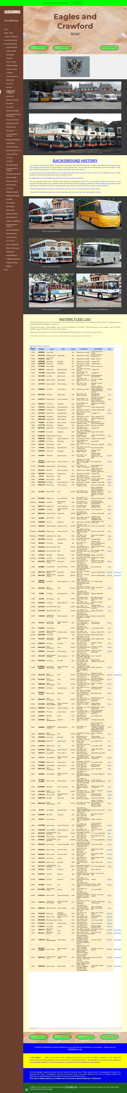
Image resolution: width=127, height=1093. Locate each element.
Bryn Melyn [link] (10, 55)
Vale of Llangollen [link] (12, 244)
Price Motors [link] (10, 203)
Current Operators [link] (10, 40)
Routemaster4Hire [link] (12, 230)
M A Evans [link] (9, 103)
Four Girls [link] (9, 107)
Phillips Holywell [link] (12, 192)
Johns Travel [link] (10, 143)
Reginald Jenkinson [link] (13, 140)
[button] (125, 8)
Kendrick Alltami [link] (12, 165)
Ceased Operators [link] (10, 44)
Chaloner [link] (9, 58)
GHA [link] (6, 270)
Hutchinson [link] (10, 131)
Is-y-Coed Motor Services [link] (12, 135)
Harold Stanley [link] (11, 234)
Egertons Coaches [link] (12, 100)
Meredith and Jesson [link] (13, 174)
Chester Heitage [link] (12, 65)
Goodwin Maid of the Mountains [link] (13, 115)
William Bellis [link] (11, 51)
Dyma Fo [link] (9, 87)
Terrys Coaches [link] (11, 237)
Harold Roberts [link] (11, 217)
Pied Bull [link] (9, 199)
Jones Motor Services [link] (13, 150)
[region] (63, 3)
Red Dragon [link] (10, 206)
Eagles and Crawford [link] (10, 92)
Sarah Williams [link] (11, 255)
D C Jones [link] (9, 158)
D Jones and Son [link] (11, 154)
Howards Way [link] (11, 127)
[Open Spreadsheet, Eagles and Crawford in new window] (117, 347)
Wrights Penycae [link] (12, 262)
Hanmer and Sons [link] (12, 120)
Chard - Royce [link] (11, 62)
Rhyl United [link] (10, 210)
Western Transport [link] (12, 248)
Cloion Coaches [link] (11, 69)
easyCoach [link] (10, 96)
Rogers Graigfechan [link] (13, 221)
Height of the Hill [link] (12, 123)
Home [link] (6, 29)
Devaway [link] (9, 84)
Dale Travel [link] (10, 80)
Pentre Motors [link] (11, 185)
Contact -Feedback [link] (10, 36)
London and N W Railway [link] (12, 169)
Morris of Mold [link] (11, 177)
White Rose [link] (10, 252)
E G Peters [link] (9, 188)
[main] (75, 24)
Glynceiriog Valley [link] (12, 111)
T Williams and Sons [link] (13, 259)
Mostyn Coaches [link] (12, 181)
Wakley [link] (8, 266)
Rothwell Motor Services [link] (11, 225)
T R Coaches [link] (10, 241)
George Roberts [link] (11, 214)
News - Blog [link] (8, 33)
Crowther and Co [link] (12, 76)
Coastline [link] (9, 73)
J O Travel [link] (9, 161)
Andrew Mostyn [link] (11, 47)
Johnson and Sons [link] (12, 147)
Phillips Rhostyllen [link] (12, 196)
